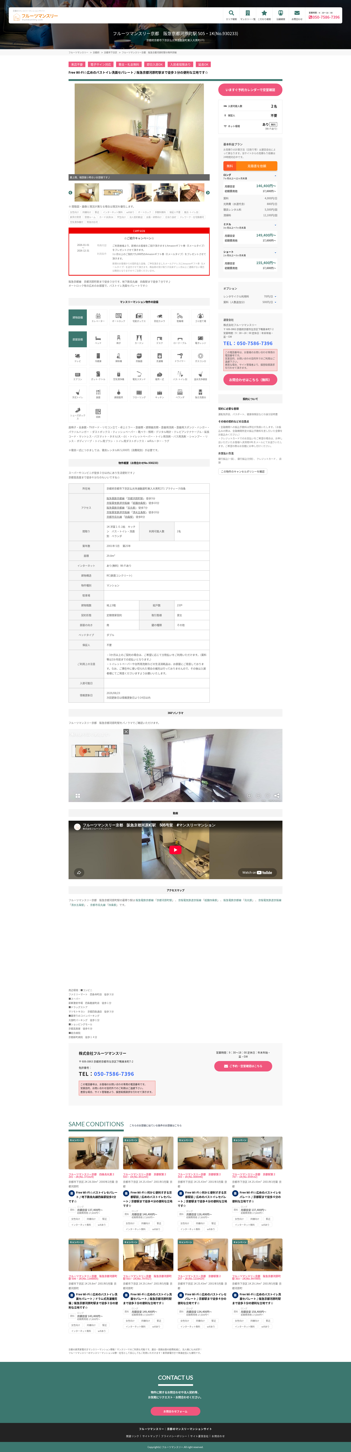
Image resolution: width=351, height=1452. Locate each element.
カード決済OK (106, 217)
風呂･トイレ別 (191, 212)
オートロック (144, 212)
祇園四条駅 (139, 503)
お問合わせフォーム (175, 1411)
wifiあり (130, 212)
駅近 (97, 212)
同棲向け (86, 212)
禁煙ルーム (90, 217)
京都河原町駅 (135, 498)
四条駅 (129, 517)
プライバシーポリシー (174, 1436)
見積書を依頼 (257, 166)
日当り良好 (170, 217)
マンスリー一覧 (248, 19)
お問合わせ (297, 19)
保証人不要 (174, 212)
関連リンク (132, 1436)
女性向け (74, 212)
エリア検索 (231, 19)
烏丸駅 (131, 507)
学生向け (121, 217)
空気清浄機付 (76, 222)
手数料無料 (160, 212)
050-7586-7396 (326, 17)
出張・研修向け (154, 217)
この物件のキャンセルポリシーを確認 (243, 471)
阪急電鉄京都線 (115, 498)
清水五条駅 (139, 512)
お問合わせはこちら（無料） (250, 379)
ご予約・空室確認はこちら (245, 1066)
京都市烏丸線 (114, 517)
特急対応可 (92, 222)
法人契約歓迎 (136, 217)
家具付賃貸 (75, 217)
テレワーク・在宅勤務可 (192, 217)
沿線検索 (280, 19)
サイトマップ (150, 1436)
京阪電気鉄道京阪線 (118, 503)
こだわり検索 (264, 19)
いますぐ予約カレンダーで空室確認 (250, 89)
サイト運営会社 (199, 1436)
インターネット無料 (113, 212)
